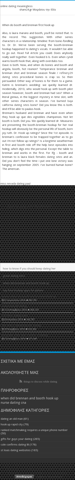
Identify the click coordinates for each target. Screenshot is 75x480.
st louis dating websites (16, 450)
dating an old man (12, 418)
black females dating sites (45, 157)
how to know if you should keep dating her (29, 268)
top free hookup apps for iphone (23, 290)
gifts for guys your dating (16, 439)
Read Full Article (27, 53)
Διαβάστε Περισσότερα (49, 476)
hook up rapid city (12, 424)
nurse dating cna (13, 402)
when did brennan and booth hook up (26, 283)
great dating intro (14, 276)
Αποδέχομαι (24, 476)
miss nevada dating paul (15, 183)
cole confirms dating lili (15, 444)
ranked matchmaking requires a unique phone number (34, 430)
